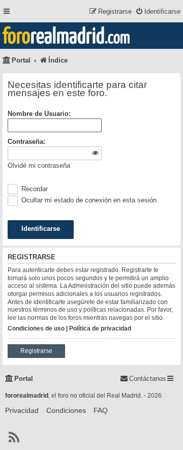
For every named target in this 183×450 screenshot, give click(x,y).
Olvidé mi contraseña (39, 165)
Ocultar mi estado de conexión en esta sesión (88, 200)
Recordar (33, 189)
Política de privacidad (100, 328)
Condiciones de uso (36, 328)
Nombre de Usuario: (39, 113)
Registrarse (36, 350)
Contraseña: (26, 141)
